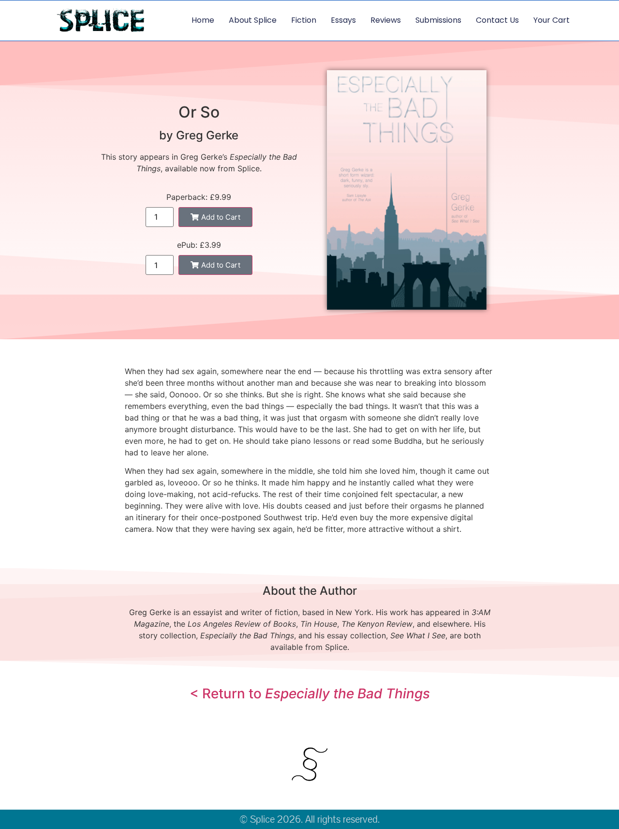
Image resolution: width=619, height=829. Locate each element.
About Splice (253, 20)
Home (203, 20)
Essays (343, 20)
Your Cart (551, 20)
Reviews (385, 20)
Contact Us (497, 20)
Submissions (438, 20)
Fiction (303, 20)
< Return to (310, 693)
